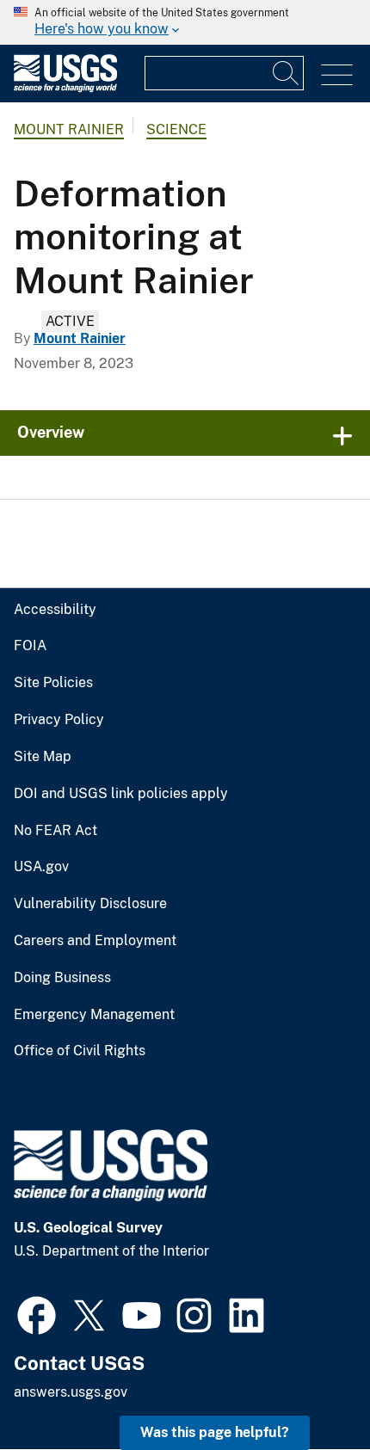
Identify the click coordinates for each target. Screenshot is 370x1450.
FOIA (30, 646)
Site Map (42, 757)
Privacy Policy (59, 720)
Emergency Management (94, 1015)
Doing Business (62, 978)
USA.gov (41, 867)
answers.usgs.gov (70, 1392)
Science (176, 129)
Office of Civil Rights (79, 1051)
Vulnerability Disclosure (90, 904)
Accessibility (55, 609)
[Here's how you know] (185, 22)
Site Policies (53, 683)
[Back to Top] (308, 1388)
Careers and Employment (95, 941)
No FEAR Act (55, 831)
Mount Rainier (69, 129)
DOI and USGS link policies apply (121, 794)
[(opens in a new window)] (36, 1313)
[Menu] (337, 75)
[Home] (65, 88)
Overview (50, 432)
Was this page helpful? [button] (214, 1432)
